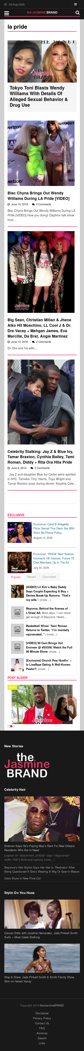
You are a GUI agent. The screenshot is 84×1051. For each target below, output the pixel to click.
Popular (15, 577)
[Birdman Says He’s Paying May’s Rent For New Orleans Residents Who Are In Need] (42, 819)
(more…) (48, 593)
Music (12, 687)
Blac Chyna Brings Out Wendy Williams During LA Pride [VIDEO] (39, 195)
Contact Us (42, 1023)
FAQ (42, 1028)
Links (42, 1043)
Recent (31, 577)
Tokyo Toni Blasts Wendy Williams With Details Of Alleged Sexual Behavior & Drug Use (39, 96)
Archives (42, 1033)
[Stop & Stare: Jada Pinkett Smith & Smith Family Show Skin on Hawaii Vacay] (42, 958)
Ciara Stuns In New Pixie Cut (22, 878)
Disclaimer (42, 1013)
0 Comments (43, 204)
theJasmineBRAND (52, 1005)
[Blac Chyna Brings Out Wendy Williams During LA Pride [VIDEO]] (41, 153)
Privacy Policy (42, 1018)
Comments (49, 577)
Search (42, 1038)
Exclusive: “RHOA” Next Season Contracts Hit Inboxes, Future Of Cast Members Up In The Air (53, 558)
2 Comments (43, 341)
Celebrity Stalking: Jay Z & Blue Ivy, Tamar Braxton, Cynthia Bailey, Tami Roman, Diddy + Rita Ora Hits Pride (41, 457)
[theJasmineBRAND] (42, 12)
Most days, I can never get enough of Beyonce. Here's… (48, 612)
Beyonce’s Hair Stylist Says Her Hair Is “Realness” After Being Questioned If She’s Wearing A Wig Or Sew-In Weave (41, 869)
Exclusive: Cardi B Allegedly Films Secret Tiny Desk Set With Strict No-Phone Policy (54, 528)
